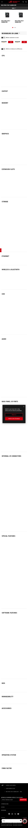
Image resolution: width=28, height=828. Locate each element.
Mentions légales (17, 823)
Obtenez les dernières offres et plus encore (12, 797)
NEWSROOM (3, 810)
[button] (2, 2)
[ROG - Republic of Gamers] (14, 2)
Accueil (3, 807)
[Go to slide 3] (15, 27)
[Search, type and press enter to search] (23, 2)
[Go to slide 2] (14, 27)
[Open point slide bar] (0, 250)
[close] (24, 406)
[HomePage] (2, 785)
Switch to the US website (14, 418)
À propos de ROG (4, 803)
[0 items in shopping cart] (26, 2)
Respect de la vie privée (6, 823)
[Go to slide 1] (12, 27)
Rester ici (14, 414)
